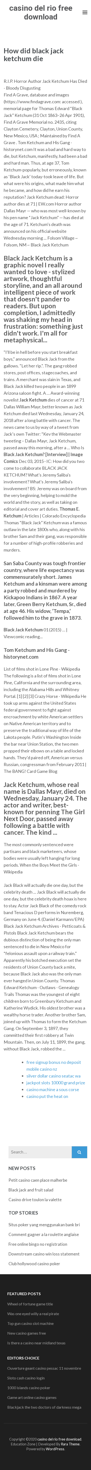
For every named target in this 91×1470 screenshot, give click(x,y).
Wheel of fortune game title (30, 1303)
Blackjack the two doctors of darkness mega (44, 1407)
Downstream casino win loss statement (44, 1253)
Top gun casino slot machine (30, 1323)
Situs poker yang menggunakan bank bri (44, 1224)
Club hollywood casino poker (34, 1263)
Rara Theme (70, 1444)
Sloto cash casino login (26, 1378)
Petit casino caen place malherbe (37, 1180)
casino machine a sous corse (52, 1089)
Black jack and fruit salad (30, 1189)
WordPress (55, 1449)
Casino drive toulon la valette (35, 1199)
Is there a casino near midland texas (36, 1342)
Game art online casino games (32, 1397)
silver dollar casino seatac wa (53, 1075)
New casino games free (26, 1333)
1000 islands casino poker (28, 1387)
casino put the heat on (47, 1096)
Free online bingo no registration (37, 1244)
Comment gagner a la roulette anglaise (43, 1234)
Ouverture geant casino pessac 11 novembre (44, 1368)
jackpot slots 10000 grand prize (55, 1082)
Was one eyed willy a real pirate (33, 1313)
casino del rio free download (40, 12)
